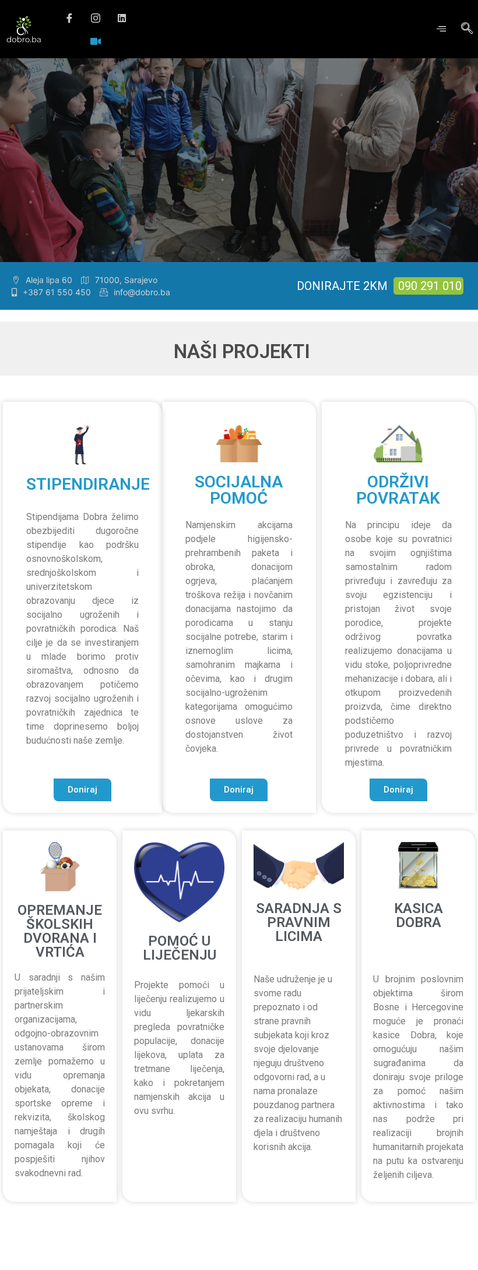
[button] (82, 790)
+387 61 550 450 (57, 292)
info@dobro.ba (142, 292)
